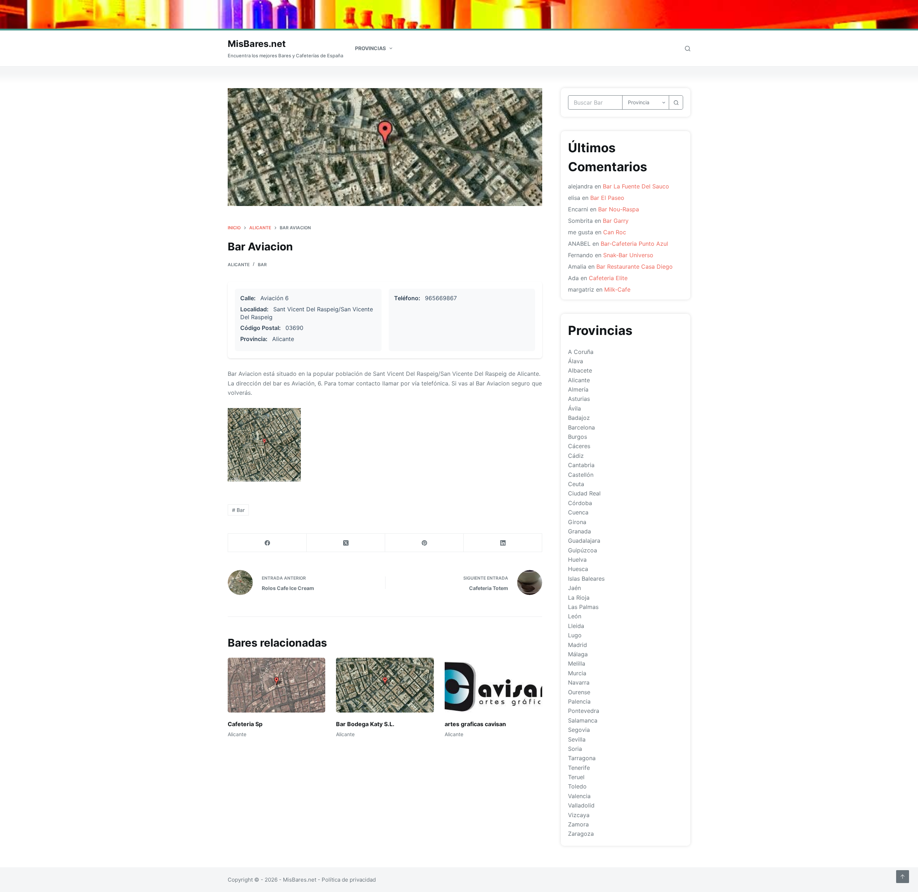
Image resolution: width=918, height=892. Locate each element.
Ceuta (576, 484)
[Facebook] (267, 543)
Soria (575, 748)
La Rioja (579, 597)
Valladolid (581, 805)
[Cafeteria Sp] (276, 685)
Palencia (579, 701)
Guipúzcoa (582, 550)
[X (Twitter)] (346, 543)
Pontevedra (583, 710)
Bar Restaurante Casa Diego (634, 266)
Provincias (370, 48)
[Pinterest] (424, 543)
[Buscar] (687, 48)
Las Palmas (583, 606)
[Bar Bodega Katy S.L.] (385, 685)
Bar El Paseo (607, 197)
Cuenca (578, 512)
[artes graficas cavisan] (493, 685)
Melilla (576, 663)
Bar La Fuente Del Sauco (636, 186)
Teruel (576, 777)
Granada (579, 531)
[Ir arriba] (902, 876)
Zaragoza (581, 833)
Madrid (577, 644)
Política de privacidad (349, 879)
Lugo (575, 635)
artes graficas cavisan (475, 724)
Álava (575, 361)
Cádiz (576, 455)
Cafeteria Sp (245, 724)
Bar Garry (616, 220)
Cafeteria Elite (608, 278)
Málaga (578, 654)
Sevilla (577, 739)
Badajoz (579, 417)
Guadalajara (584, 540)
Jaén (574, 587)
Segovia (579, 729)
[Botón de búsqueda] (676, 102)
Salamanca (582, 720)
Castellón (580, 474)
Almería (578, 389)
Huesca (578, 568)
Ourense (579, 692)
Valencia (579, 796)
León (574, 616)
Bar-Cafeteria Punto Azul (634, 243)
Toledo (577, 786)
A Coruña (580, 351)
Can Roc (614, 232)
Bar (262, 264)
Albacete (580, 370)
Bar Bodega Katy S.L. (365, 724)
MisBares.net (257, 43)
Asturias (579, 398)
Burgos (577, 436)
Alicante (239, 264)
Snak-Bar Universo (628, 255)
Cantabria (581, 465)
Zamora (578, 824)
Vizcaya (579, 815)
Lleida (576, 625)
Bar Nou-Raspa (618, 209)
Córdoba (580, 503)
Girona (577, 522)
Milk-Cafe (617, 289)
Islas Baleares (586, 578)
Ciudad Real (584, 493)
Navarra (579, 682)
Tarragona (582, 758)
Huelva (577, 559)
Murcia (577, 673)
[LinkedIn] (503, 543)
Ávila (574, 408)
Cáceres (579, 446)
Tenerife (579, 767)
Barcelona (581, 427)
